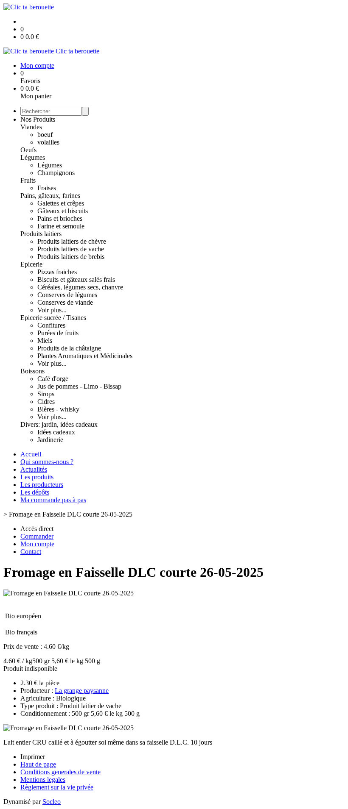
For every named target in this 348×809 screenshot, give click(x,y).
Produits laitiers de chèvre (71, 241)
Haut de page (38, 764)
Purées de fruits (58, 332)
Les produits (36, 477)
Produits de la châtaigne (69, 348)
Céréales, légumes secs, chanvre (80, 287)
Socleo (51, 801)
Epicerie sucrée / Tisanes (53, 317)
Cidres (46, 401)
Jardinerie (50, 439)
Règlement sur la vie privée (56, 787)
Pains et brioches (59, 218)
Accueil (30, 454)
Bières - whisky (58, 409)
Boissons (32, 371)
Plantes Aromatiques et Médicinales (84, 355)
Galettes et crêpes (60, 203)
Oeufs (28, 149)
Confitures (51, 325)
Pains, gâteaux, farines (50, 195)
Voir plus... (52, 310)
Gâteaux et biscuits (62, 210)
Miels (44, 340)
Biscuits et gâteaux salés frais (76, 279)
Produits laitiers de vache (70, 249)
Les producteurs (41, 484)
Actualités (33, 469)
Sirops (45, 394)
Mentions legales (42, 779)
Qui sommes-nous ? (46, 461)
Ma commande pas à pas (53, 499)
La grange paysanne (82, 690)
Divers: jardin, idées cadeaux (59, 424)
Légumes (32, 157)
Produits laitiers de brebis (70, 256)
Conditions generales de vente (60, 772)
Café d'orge (52, 378)
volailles (48, 142)
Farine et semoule (60, 226)
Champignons (56, 172)
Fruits (28, 180)
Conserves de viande (65, 302)
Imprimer (32, 756)
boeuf (45, 134)
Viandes (31, 127)
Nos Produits (37, 119)
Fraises (46, 188)
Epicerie (31, 264)
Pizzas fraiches (57, 271)
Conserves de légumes (67, 294)
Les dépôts (34, 492)
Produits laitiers (41, 233)
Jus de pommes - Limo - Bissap (79, 386)
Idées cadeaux (56, 432)
